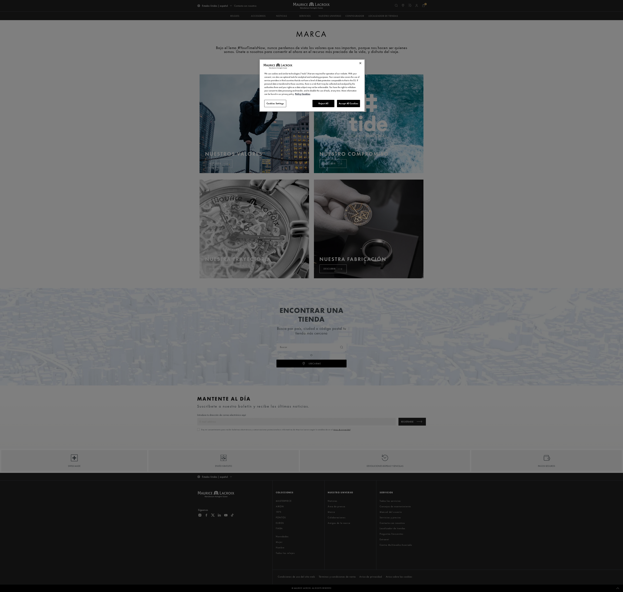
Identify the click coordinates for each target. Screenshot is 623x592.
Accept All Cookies (348, 103)
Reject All (323, 103)
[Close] (360, 63)
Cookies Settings (275, 103)
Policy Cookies (302, 94)
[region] (312, 85)
